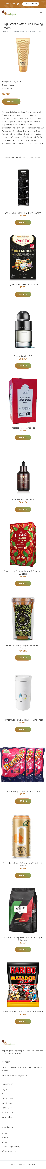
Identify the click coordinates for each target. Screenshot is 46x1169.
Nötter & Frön (7, 1108)
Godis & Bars (7, 1098)
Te (20, 81)
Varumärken (7, 1117)
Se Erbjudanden (30, 4)
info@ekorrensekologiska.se (14, 1075)
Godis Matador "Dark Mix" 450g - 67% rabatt (23, 1011)
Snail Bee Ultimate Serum (23, 499)
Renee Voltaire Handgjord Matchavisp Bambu (23, 646)
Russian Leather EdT (23, 356)
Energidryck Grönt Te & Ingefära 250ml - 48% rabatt (23, 864)
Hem (4, 32)
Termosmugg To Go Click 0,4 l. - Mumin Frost (23, 720)
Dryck (15, 81)
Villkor (4, 1142)
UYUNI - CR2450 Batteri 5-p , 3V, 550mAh (23, 213)
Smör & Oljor (7, 1112)
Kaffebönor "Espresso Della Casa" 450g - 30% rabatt (23, 938)
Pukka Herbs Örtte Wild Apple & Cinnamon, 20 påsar (23, 572)
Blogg (4, 1133)
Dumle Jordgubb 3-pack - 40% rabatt (23, 791)
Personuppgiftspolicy (11, 1146)
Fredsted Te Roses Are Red (23, 428)
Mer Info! (11, 101)
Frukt (4, 1094)
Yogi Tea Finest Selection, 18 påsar (23, 284)
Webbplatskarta (9, 1151)
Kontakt (5, 1137)
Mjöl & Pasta (7, 1103)
